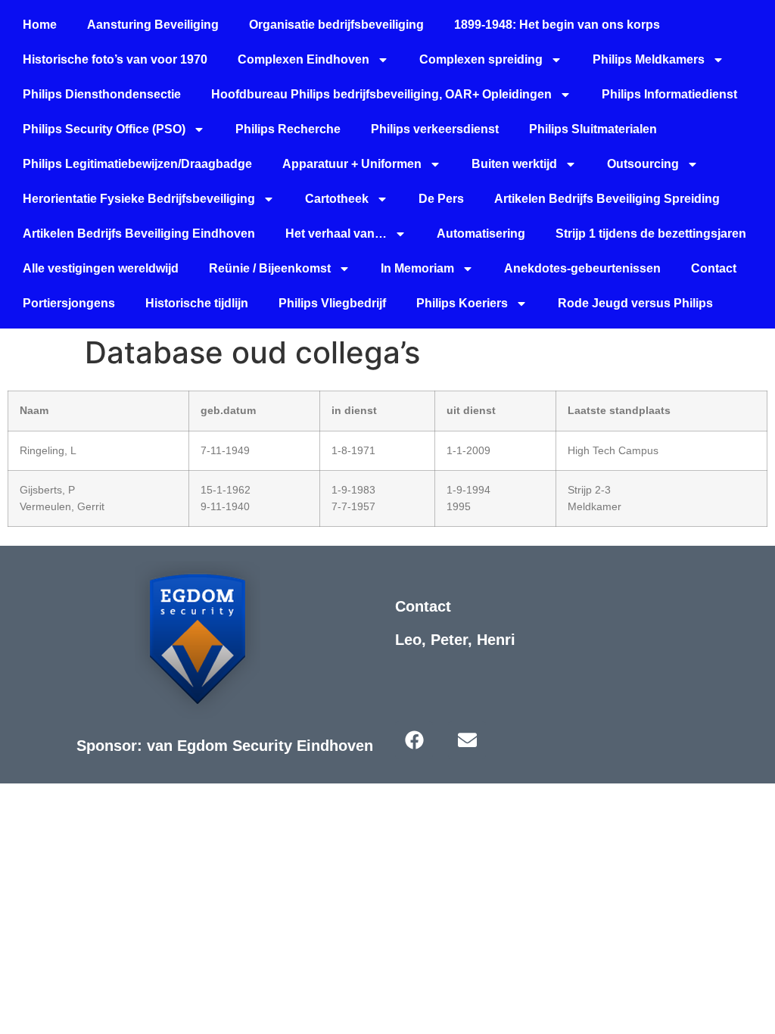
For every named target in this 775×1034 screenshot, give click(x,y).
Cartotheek (337, 198)
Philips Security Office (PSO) (104, 129)
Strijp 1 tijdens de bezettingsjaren (651, 233)
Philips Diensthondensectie (102, 94)
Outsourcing (643, 163)
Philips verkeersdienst (435, 129)
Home (40, 24)
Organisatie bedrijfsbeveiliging (336, 24)
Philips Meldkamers (649, 59)
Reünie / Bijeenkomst (270, 268)
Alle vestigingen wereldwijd (101, 268)
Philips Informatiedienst (669, 94)
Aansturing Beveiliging (153, 24)
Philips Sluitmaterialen (593, 129)
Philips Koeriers (462, 303)
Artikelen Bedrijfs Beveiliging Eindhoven (139, 233)
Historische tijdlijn (196, 303)
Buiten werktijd (514, 163)
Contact (713, 268)
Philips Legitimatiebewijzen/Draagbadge (137, 163)
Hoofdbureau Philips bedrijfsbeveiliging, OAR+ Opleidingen (381, 94)
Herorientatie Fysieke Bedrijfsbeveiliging (139, 198)
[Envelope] (467, 740)
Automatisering (481, 233)
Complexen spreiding (481, 59)
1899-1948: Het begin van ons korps (557, 24)
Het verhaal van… (336, 233)
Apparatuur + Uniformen (352, 163)
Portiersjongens (69, 303)
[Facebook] (414, 740)
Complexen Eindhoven (303, 59)
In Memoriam (417, 268)
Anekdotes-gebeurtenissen (582, 268)
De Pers (441, 198)
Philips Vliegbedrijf (332, 303)
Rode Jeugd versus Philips (635, 303)
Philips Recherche (288, 129)
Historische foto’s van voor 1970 (115, 59)
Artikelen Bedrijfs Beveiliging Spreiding (607, 198)
